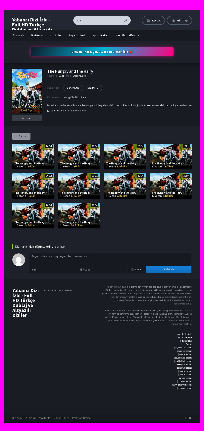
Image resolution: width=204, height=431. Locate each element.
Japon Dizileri (100, 35)
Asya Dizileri (77, 35)
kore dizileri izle (184, 333)
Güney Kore (73, 88)
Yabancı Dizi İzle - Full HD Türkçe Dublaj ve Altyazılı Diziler (32, 27)
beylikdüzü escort (183, 347)
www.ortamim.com (182, 384)
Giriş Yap (182, 20)
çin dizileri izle (185, 337)
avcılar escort (185, 354)
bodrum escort (185, 381)
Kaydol (156, 20)
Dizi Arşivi (37, 35)
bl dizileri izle (185, 340)
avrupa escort (185, 377)
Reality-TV (92, 88)
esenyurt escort (184, 350)
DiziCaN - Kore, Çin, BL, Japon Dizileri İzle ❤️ (102, 52)
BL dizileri (56, 35)
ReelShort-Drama (127, 35)
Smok (189, 344)
